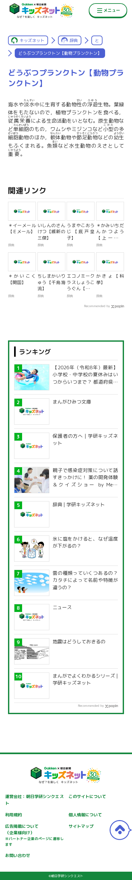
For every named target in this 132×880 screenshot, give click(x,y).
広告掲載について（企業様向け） (34, 835)
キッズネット (32, 40)
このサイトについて (87, 796)
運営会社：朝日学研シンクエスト (34, 800)
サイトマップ (81, 826)
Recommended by (97, 306)
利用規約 (13, 815)
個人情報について (85, 815)
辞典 (74, 40)
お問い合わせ (17, 855)
